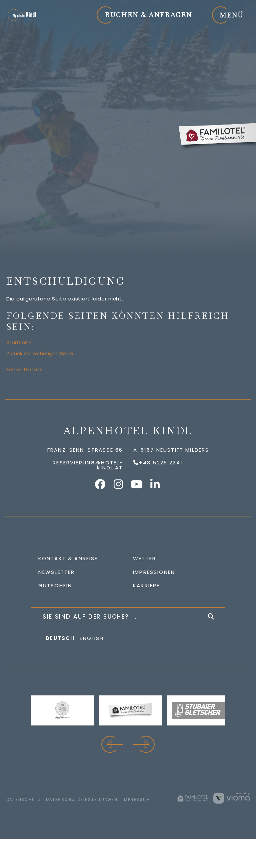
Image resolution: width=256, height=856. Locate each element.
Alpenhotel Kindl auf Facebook (100, 484)
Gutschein (55, 585)
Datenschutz (23, 799)
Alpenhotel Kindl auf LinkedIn (155, 484)
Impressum (136, 799)
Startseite (19, 342)
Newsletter (56, 572)
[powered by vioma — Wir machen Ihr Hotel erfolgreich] (231, 798)
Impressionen (154, 572)
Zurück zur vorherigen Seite (39, 353)
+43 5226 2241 (161, 462)
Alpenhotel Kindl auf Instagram (119, 484)
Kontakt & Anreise (68, 558)
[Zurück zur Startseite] (21, 15)
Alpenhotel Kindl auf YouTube (137, 484)
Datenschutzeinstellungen (82, 799)
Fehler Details (24, 369)
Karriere (146, 585)
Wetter (144, 558)
